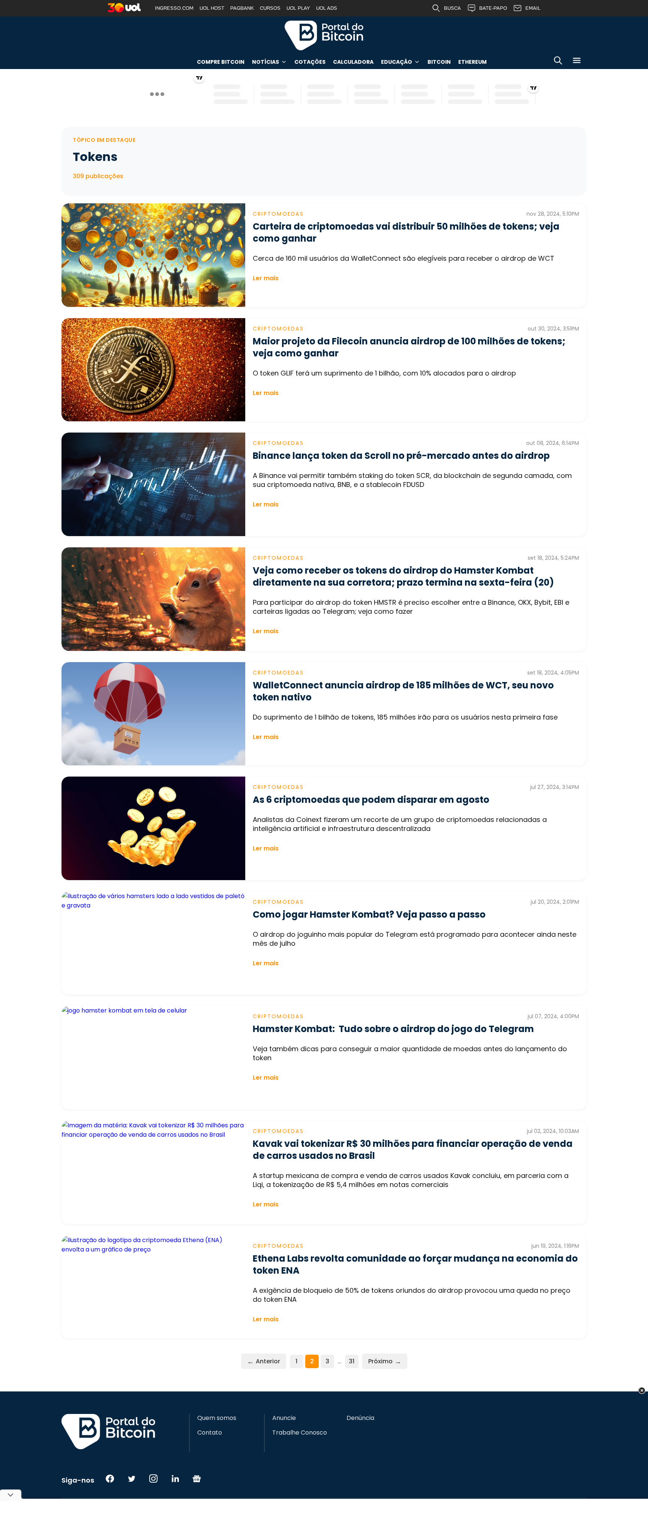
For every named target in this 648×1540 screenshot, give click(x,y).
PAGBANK (242, 8)
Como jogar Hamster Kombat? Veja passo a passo (369, 914)
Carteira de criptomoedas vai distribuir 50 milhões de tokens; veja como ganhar (406, 232)
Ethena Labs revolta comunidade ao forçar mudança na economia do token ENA (415, 1264)
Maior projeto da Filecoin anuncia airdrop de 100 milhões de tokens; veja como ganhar (409, 347)
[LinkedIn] (175, 1478)
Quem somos (216, 1418)
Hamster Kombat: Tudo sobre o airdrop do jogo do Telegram (393, 1029)
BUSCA (452, 8)
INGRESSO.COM (174, 8)
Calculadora (353, 62)
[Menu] (576, 62)
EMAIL (532, 8)
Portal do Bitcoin (324, 35)
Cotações (310, 62)
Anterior (263, 1361)
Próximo (384, 1361)
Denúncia (360, 1418)
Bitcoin (439, 62)
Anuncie (284, 1418)
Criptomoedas (278, 214)
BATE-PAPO (493, 8)
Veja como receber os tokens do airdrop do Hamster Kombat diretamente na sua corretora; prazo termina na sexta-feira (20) (403, 576)
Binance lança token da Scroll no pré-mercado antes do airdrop (401, 455)
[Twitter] (131, 1478)
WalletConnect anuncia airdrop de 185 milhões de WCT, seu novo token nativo (403, 691)
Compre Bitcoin (220, 62)
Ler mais (266, 278)
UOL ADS (326, 8)
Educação (396, 62)
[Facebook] (110, 1478)
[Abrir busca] (558, 62)
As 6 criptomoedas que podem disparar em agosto (371, 799)
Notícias (265, 62)
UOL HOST (212, 8)
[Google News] (197, 1478)
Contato (209, 1433)
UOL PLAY (298, 8)
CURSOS (270, 8)
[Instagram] (153, 1478)
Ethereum (472, 62)
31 (351, 1361)
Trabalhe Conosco (299, 1433)
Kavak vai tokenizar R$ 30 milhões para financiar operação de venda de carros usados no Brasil (413, 1149)
